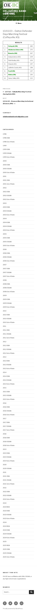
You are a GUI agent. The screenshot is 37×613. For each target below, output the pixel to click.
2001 (4, 176)
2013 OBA (6, 361)
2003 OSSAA (7, 211)
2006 (5, 249)
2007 (4, 265)
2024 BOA (6, 526)
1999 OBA (6, 149)
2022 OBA (6, 491)
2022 (4, 488)
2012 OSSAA (7, 349)
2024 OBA (6, 530)
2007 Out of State (9, 276)
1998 (4, 134)
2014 (4, 372)
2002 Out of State (9, 199)
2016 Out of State (9, 415)
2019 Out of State (9, 461)
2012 (4, 342)
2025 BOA (6, 545)
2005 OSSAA (7, 242)
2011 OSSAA (7, 334)
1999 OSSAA (7, 153)
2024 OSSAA (7, 534)
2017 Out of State (8, 430)
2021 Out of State (8, 484)
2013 (4, 357)
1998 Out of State (9, 142)
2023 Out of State (9, 518)
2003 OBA (6, 207)
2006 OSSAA (7, 257)
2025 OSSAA (7, 553)
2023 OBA (6, 511)
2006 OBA (6, 253)
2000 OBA (6, 165)
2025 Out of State (9, 557)
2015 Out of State (9, 399)
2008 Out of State (9, 291)
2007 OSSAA (7, 272)
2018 (4, 434)
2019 (4, 449)
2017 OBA (6, 422)
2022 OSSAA (7, 495)
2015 (4, 388)
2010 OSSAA (7, 318)
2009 (5, 295)
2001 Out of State (9, 184)
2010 (4, 311)
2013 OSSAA (7, 365)
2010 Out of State (9, 322)
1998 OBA (6, 138)
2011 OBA (6, 330)
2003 (4, 203)
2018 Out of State (9, 445)
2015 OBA (6, 392)
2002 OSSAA (7, 195)
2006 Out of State (9, 261)
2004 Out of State (9, 230)
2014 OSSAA (7, 380)
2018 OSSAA (7, 441)
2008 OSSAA (7, 288)
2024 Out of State (9, 538)
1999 (4, 145)
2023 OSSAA (7, 515)
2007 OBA (6, 268)
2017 (4, 418)
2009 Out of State (9, 307)
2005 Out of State (9, 245)
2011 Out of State (8, 338)
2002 (4, 188)
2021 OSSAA (7, 480)
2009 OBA (6, 299)
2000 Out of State (9, 172)
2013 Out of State (8, 368)
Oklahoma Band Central (14, 12)
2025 (4, 541)
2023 (4, 503)
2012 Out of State (8, 353)
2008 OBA (6, 284)
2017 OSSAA (7, 426)
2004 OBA (6, 222)
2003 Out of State (9, 215)
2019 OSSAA (7, 457)
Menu (19, 23)
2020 (4, 464)
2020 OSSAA (7, 468)
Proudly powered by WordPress (13, 608)
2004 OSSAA (7, 226)
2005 (5, 234)
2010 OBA (6, 315)
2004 (5, 218)
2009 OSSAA (7, 303)
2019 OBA (6, 453)
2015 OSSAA (7, 395)
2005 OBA (6, 238)
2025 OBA (6, 549)
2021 (4, 472)
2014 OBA (6, 376)
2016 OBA (6, 407)
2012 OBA (6, 345)
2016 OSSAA (7, 411)
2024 (4, 522)
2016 (4, 403)
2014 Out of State (9, 384)
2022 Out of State (9, 499)
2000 (5, 161)
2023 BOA (6, 507)
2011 (4, 326)
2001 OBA (6, 180)
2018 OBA (6, 438)
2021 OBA (6, 476)
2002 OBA (6, 192)
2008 (5, 280)
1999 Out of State (9, 157)
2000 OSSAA (7, 169)
